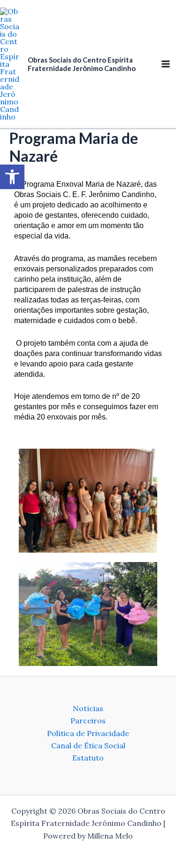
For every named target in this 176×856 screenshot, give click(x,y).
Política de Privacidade (88, 733)
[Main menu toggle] (165, 64)
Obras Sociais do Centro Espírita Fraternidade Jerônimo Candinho (82, 63)
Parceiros (88, 720)
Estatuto (88, 757)
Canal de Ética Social (88, 745)
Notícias (88, 708)
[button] (12, 177)
